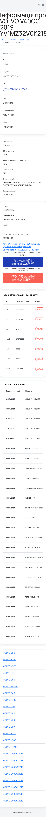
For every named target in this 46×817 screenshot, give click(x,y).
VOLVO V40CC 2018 (13, 773)
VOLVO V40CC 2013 (13, 780)
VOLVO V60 (9, 713)
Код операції (8, 169)
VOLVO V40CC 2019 (13, 760)
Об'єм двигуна (8, 151)
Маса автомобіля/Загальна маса (16, 160)
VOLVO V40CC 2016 (13, 753)
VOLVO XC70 (9, 733)
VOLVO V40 (9, 720)
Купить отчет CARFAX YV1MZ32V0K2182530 (23, 262)
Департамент (8, 216)
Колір (5, 122)
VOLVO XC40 (9, 740)
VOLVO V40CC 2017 (13, 767)
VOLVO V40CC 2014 (13, 787)
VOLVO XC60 (9, 666)
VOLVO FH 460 (10, 686)
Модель (6, 72)
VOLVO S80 (9, 726)
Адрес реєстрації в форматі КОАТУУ (16, 234)
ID (3, 60)
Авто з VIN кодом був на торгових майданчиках (21, 245)
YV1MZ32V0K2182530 (15, 89)
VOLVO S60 (9, 679)
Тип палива (7, 141)
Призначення (8, 110)
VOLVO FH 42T (10, 746)
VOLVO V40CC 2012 (13, 800)
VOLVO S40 (9, 693)
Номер (5, 206)
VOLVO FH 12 (9, 699)
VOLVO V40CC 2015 (13, 793)
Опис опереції (8, 179)
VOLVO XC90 (9, 659)
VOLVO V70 (9, 706)
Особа (5, 225)
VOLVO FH (8, 672)
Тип (4, 98)
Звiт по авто (21, 249)
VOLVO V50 (9, 652)
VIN (4, 84)
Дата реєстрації (9, 191)
